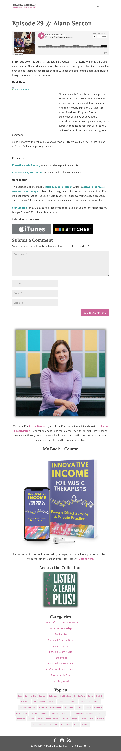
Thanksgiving (66, 724)
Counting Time (79, 696)
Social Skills (65, 719)
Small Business (52, 719)
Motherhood (60, 657)
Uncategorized (60, 681)
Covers (90, 696)
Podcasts (54, 713)
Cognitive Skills (65, 696)
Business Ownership (61, 628)
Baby (20, 696)
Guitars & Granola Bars (60, 640)
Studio (91, 719)
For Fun (74, 701)
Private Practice (78, 713)
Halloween (43, 707)
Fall (67, 701)
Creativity (99, 696)
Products (102, 713)
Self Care (40, 719)
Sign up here (19, 207)
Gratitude (96, 701)
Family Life (61, 634)
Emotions (51, 701)
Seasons (31, 719)
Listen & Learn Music (60, 651)
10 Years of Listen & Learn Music (60, 622)
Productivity (91, 713)
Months (88, 707)
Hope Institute (55, 707)
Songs (74, 719)
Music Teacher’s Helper (58, 186)
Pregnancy (65, 713)
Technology (53, 724)
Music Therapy (21, 713)
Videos (76, 724)
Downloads (25, 701)
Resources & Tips (60, 675)
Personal (44, 713)
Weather (85, 724)
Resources (21, 719)
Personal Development (60, 663)
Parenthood (34, 713)
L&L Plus (79, 707)
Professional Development (60, 669)
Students (83, 719)
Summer (100, 719)
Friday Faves (85, 701)
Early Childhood (39, 701)
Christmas (53, 696)
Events (60, 701)
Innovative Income (60, 646)
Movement (98, 707)
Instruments (68, 707)
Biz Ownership (30, 696)
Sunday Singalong (39, 724)
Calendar (42, 696)
